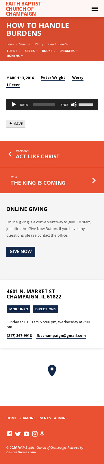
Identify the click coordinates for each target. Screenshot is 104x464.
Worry (39, 44)
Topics (12, 51)
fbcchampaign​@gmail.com (61, 335)
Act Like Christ (38, 156)
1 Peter (13, 84)
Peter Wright (53, 77)
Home (10, 44)
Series (30, 51)
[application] (52, 104)
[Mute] (74, 104)
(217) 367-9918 (19, 335)
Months (13, 56)
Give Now (21, 251)
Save (18, 123)
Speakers (67, 51)
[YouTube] (26, 433)
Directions (45, 309)
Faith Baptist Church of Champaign (23, 8)
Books (47, 51)
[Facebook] (9, 433)
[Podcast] (42, 434)
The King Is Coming (38, 182)
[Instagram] (34, 433)
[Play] (14, 104)
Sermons (24, 44)
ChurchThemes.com (21, 452)
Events (44, 418)
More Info (18, 309)
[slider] (87, 104)
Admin (60, 418)
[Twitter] (18, 433)
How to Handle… (59, 44)
